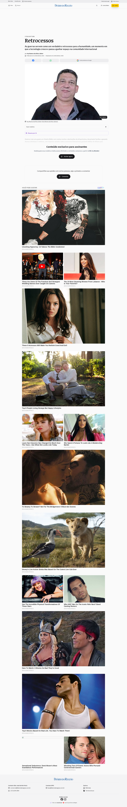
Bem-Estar (10, 1)
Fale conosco (116, 1)
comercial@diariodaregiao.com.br (20, 788)
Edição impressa (27, 1)
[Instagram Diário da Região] (65, 799)
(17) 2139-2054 (14, 791)
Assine (116, 5)
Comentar (65, 176)
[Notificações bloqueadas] (96, 5)
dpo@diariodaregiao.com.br (56, 788)
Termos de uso (90, 791)
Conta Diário (106, 5)
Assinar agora (68, 156)
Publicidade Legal (105, 1)
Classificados (17, 1)
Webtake (88, 788)
